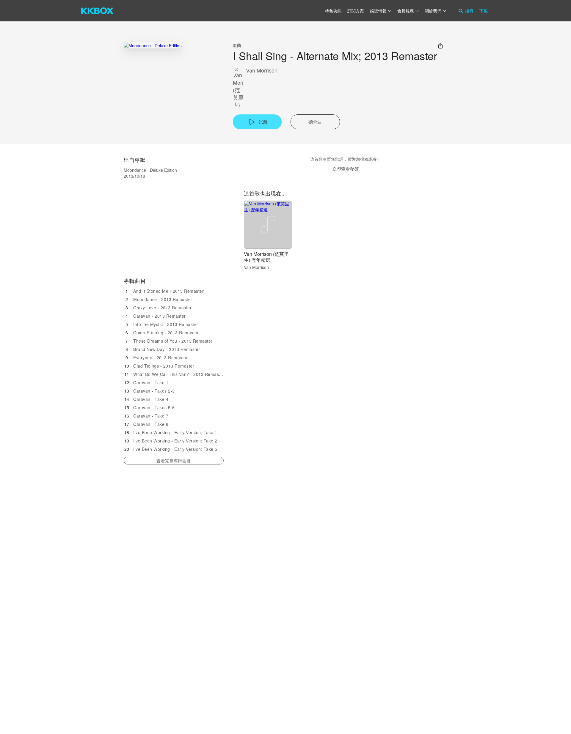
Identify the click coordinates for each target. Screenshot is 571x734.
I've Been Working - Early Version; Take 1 (175, 432)
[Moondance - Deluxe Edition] (153, 45)
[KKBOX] (97, 10)
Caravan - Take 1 (150, 382)
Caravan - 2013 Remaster (159, 316)
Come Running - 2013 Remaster (166, 333)
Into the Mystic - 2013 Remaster (165, 324)
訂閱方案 (355, 11)
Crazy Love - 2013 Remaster (162, 308)
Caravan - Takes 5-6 (154, 407)
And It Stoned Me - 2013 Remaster (168, 291)
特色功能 (333, 11)
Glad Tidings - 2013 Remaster (163, 366)
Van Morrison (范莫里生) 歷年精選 (266, 257)
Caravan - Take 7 (150, 416)
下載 (483, 11)
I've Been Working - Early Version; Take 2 (175, 441)
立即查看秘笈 (345, 169)
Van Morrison (261, 70)
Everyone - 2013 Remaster (160, 357)
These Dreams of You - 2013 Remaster (173, 341)
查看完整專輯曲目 (173, 461)
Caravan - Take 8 (150, 424)
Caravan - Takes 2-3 (154, 391)
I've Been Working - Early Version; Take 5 (175, 449)
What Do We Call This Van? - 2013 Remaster (179, 374)
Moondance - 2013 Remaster (162, 299)
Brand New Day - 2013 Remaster (166, 349)
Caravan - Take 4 (150, 399)
